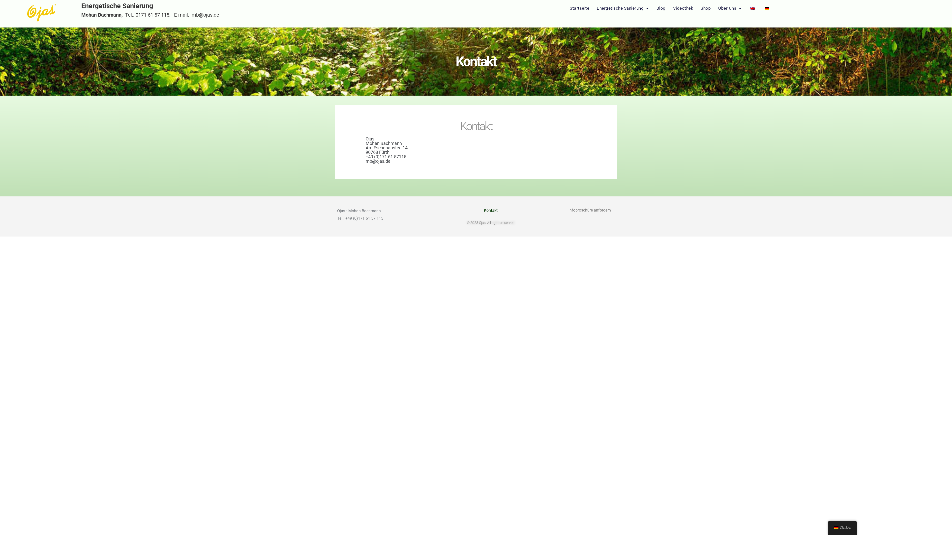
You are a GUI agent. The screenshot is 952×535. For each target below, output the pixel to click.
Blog (661, 8)
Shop (706, 8)
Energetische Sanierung (620, 8)
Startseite (579, 8)
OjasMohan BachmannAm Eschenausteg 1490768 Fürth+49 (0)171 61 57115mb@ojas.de (387, 150)
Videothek (683, 8)
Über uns (727, 8)
